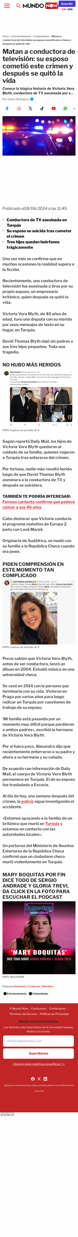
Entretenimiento (21, 36)
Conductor (34, 986)
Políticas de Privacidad (54, 1014)
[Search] (18, 5)
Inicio (5, 36)
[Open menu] (7, 5)
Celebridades (41, 36)
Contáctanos (57, 1008)
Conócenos (38, 1008)
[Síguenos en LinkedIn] (45, 1079)
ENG (70, 9)
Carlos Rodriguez (18, 99)
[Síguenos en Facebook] (33, 1079)
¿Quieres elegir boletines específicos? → (38, 1064)
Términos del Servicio (23, 1014)
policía (27, 801)
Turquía (52, 823)
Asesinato (20, 986)
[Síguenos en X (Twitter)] (39, 1079)
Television (47, 986)
